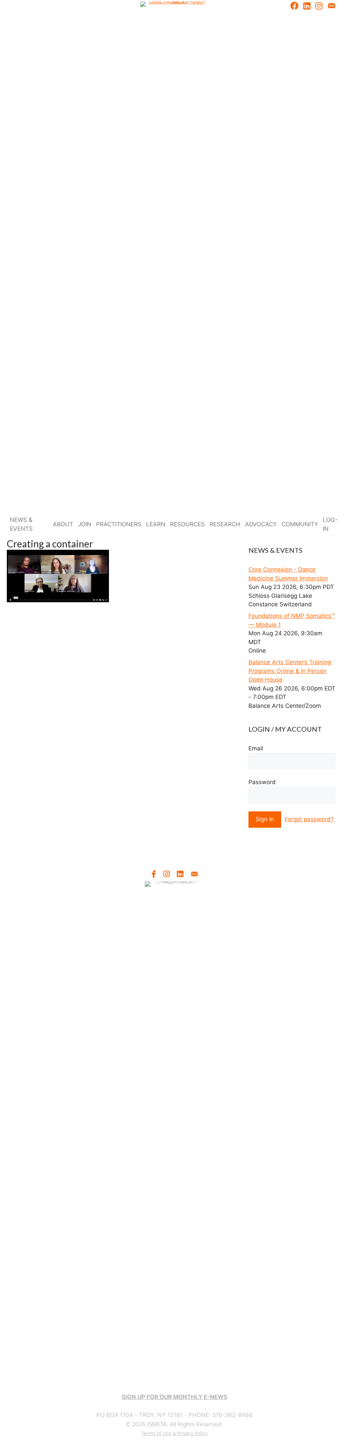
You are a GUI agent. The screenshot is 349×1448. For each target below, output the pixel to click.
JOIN (84, 524)
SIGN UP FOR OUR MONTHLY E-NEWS (174, 1396)
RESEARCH (225, 524)
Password (262, 782)
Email (255, 748)
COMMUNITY (300, 524)
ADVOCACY (261, 524)
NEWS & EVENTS (21, 524)
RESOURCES (187, 524)
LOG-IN (330, 524)
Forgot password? (309, 819)
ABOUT (63, 524)
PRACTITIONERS (118, 524)
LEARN (155, 524)
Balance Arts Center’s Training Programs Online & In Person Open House (289, 671)
